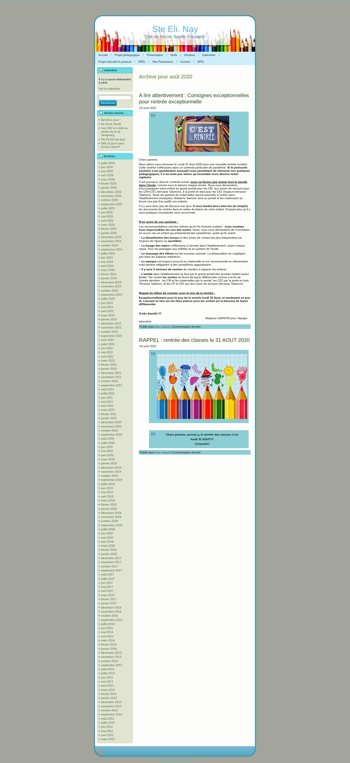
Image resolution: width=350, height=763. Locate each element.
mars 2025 (108, 224)
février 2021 (108, 414)
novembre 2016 (111, 611)
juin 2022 (107, 348)
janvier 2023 (109, 319)
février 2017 (108, 599)
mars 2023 (108, 315)
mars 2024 (108, 270)
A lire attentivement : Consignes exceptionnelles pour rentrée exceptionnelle (194, 98)
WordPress (175, 760)
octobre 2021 (109, 381)
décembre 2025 (111, 191)
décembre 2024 (111, 237)
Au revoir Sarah (111, 124)
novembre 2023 (111, 286)
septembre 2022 (111, 335)
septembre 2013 (111, 665)
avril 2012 (107, 735)
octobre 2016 (109, 615)
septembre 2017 (111, 570)
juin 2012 (107, 726)
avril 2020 (107, 455)
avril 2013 (107, 685)
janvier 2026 (109, 187)
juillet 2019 (108, 484)
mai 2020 (107, 451)
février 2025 (108, 228)
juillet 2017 (108, 578)
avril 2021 (107, 405)
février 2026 (108, 183)
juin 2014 (107, 628)
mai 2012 (107, 731)
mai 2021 (107, 401)
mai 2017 (107, 586)
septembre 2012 (111, 714)
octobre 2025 (109, 200)
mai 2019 (107, 492)
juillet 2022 (108, 344)
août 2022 (107, 339)
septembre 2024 (111, 249)
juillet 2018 (108, 529)
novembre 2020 (111, 426)
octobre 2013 (109, 661)
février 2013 (108, 693)
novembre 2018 (111, 516)
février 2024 (108, 274)
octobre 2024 (109, 245)
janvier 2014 (109, 648)
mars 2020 (108, 459)
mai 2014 (107, 632)
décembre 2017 (111, 558)
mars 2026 (108, 179)
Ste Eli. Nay (175, 29)
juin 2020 (107, 447)
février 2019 (108, 504)
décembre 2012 (111, 702)
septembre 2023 (111, 294)
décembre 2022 (111, 323)
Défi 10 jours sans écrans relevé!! (112, 145)
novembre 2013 (111, 656)
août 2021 (107, 389)
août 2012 (107, 718)
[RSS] (99, 752)
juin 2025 (107, 212)
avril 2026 (107, 175)
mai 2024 (107, 261)
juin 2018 (107, 533)
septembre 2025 (111, 204)
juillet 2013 (108, 673)
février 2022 (108, 364)
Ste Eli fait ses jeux (113, 139)
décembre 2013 (111, 652)
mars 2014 (108, 640)
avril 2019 (107, 496)
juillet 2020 (108, 442)
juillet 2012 (108, 722)
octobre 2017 (109, 566)
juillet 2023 (108, 298)
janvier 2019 (109, 508)
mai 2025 (107, 216)
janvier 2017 (109, 603)
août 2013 (107, 669)
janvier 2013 (109, 698)
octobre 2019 (109, 475)
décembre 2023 (111, 282)
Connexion (187, 760)
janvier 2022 (109, 368)
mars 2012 (108, 739)
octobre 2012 (109, 710)
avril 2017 (107, 590)
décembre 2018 (111, 512)
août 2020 (107, 438)
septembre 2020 (111, 434)
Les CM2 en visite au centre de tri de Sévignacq (114, 131)
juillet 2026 (108, 163)
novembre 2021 (111, 377)
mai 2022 (107, 352)
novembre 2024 (111, 241)
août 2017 (107, 574)
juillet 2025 (108, 208)
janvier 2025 (109, 233)
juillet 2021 (108, 393)
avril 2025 (107, 220)
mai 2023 (107, 307)
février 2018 (108, 549)
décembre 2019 (111, 467)
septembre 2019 (111, 479)
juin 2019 (107, 488)
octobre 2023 (109, 290)
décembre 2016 (111, 607)
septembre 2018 (111, 525)
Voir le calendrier (109, 88)
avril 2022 (107, 356)
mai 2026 (107, 171)
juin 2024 (107, 257)
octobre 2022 (109, 331)
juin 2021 (107, 397)
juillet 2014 (108, 624)
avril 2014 (107, 636)
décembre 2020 (111, 422)
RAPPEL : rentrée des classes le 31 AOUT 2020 (194, 340)
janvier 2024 (109, 278)
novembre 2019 (111, 471)
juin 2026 (107, 167)
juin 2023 (107, 303)
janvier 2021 (109, 418)
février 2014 (108, 644)
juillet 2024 (108, 253)
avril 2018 (107, 541)
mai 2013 (107, 681)
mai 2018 (107, 537)
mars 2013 (108, 689)
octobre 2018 (109, 521)
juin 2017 (107, 582)
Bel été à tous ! (110, 119)
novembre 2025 (111, 195)
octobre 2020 (109, 430)
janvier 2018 (109, 554)
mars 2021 (108, 409)
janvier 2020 (109, 463)
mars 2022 (108, 360)
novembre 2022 (111, 327)
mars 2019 (108, 500)
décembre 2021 (111, 373)
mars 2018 (108, 545)
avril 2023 (107, 311)
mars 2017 (108, 595)
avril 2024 (107, 265)
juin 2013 (107, 677)
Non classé (162, 326)
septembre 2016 (111, 619)
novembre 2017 (111, 562)
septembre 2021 (111, 385)
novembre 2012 (111, 706)
